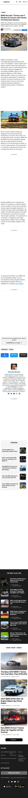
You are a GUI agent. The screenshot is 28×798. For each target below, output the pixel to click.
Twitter (15, 354)
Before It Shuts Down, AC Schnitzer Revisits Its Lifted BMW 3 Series (18, 634)
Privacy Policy (13, 758)
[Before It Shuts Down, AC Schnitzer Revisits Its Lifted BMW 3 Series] (5, 633)
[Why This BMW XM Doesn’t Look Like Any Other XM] (23, 474)
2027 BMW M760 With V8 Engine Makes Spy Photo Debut (12, 701)
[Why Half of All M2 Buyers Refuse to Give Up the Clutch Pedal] (5, 579)
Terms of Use (13, 755)
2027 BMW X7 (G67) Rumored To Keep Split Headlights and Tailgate (17, 591)
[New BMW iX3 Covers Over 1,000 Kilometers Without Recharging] (23, 465)
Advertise (3, 755)
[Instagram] (17, 394)
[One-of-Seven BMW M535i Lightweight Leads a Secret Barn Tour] (5, 622)
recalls (11, 349)
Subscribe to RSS (5, 758)
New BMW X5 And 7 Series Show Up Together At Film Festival (12, 730)
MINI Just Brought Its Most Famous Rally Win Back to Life (18, 602)
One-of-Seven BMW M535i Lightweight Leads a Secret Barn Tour (18, 623)
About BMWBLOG (5, 752)
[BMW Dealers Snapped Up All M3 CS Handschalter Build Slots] (5, 611)
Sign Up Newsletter (21, 756)
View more (13, 739)
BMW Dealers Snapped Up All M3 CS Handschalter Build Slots (18, 613)
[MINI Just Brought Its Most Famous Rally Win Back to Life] (5, 600)
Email (23, 354)
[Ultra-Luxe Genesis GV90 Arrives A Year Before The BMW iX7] (23, 457)
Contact (20, 752)
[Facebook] (9, 394)
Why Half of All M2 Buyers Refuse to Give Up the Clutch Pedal (18, 580)
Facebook (4, 356)
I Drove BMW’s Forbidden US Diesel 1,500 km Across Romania (10, 485)
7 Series (3, 12)
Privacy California (5, 763)
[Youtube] (15, 782)
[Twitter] (11, 394)
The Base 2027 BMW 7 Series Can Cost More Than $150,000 (14, 673)
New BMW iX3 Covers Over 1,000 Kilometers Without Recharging (9, 468)
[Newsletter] (20, 2)
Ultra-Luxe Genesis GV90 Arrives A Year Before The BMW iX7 (9, 459)
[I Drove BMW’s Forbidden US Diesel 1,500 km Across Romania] (23, 483)
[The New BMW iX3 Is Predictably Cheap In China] (23, 448)
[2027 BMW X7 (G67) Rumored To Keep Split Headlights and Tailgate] (5, 589)
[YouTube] (14, 394)
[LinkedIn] (19, 394)
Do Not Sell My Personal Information (22, 760)
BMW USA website (17, 283)
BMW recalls (5, 349)
